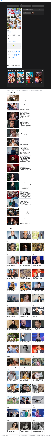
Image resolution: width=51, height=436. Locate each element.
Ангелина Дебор (14, 52)
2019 (8, 30)
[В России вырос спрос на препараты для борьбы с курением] (13, 351)
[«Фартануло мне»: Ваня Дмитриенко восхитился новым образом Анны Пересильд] (38, 364)
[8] (17, 46)
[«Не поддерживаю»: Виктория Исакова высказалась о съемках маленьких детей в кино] (38, 288)
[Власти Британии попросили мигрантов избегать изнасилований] (25, 364)
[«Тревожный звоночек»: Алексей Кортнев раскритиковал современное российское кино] (13, 313)
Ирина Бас (13, 51)
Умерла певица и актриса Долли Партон (25, 114)
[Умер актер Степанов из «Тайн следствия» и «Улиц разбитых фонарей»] (13, 390)
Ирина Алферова (14, 54)
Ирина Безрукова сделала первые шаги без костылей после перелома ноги (25, 158)
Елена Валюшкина (14, 55)
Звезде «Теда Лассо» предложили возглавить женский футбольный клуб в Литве (25, 149)
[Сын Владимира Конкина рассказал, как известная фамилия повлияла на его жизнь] (38, 262)
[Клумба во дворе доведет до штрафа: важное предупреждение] (13, 339)
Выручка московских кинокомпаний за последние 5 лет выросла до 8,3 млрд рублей (25, 193)
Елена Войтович (18, 51)
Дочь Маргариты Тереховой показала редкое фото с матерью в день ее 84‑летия (25, 132)
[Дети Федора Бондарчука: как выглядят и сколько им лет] (25, 237)
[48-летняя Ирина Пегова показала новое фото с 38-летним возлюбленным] (38, 313)
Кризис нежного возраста (10, 84)
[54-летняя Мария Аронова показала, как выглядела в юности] (25, 313)
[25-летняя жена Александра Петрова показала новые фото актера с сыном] (13, 275)
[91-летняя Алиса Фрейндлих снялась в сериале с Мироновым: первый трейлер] (38, 249)
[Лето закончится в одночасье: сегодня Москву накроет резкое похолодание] (13, 300)
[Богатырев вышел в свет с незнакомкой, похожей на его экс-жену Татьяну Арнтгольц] (25, 390)
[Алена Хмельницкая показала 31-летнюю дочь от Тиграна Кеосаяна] (25, 351)
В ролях (9, 54)
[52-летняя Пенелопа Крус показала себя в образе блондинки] (13, 428)
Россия (13, 57)
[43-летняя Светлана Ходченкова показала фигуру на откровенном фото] (25, 300)
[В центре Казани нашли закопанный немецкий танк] (38, 390)
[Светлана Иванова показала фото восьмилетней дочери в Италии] (13, 364)
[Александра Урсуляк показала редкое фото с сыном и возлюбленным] (38, 300)
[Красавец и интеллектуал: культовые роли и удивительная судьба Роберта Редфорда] (38, 428)
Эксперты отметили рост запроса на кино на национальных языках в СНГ (25, 167)
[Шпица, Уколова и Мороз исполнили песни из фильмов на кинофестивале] (13, 415)
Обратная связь (48, 435)
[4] (12, 46)
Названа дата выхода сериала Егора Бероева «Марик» (24, 123)
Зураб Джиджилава (15, 52)
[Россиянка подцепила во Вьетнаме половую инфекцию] (38, 237)
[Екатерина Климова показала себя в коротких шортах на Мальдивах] (25, 339)
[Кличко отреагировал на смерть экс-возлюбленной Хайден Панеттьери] (38, 275)
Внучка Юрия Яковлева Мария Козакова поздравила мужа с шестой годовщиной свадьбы (25, 140)
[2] (9, 46)
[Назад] (41, 70)
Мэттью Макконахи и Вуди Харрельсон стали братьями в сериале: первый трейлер (25, 211)
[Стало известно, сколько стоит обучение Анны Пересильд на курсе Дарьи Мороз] (38, 339)
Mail (1, 435)
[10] (20, 46)
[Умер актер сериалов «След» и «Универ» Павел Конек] (38, 326)
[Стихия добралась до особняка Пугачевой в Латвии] (38, 415)
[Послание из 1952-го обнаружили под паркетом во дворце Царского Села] (25, 275)
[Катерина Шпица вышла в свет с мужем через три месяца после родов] (25, 262)
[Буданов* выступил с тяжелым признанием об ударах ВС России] (25, 326)
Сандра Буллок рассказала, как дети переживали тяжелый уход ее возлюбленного (25, 176)
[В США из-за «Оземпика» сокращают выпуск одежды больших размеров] (25, 415)
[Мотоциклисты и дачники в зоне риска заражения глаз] (13, 402)
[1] (8, 46)
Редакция (19, 435)
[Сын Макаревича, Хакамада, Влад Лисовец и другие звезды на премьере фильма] (25, 249)
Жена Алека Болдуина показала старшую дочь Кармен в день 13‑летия (24, 219)
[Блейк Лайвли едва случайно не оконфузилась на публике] (25, 377)
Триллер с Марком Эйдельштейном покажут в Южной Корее (25, 202)
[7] (16, 46)
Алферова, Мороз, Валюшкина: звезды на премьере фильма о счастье (25, 105)
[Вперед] (42, 70)
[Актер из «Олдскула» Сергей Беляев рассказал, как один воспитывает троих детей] (25, 288)
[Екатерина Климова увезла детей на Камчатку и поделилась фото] (13, 326)
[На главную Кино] (3, 1)
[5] (13, 46)
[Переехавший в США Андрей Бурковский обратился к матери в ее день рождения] (13, 237)
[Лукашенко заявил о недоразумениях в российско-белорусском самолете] (38, 402)
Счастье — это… (19, 84)
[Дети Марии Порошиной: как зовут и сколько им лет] (13, 249)
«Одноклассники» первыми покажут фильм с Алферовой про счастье (25, 97)
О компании (3, 435)
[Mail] (1, 1)
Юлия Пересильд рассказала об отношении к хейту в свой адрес (25, 184)
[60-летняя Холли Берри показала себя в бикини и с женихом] (13, 377)
